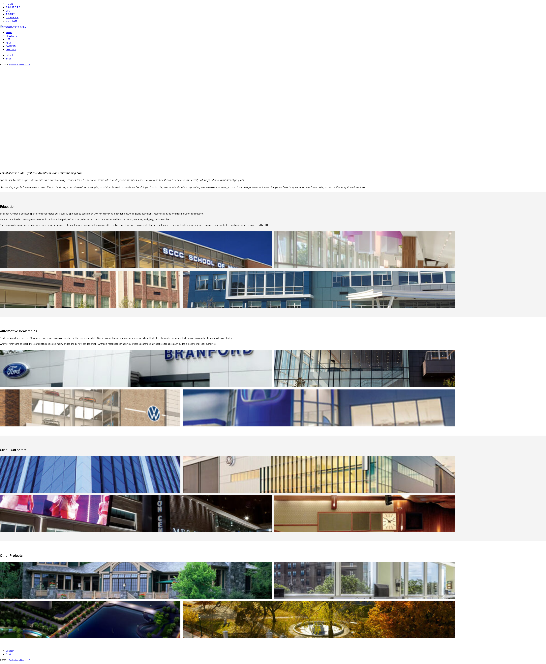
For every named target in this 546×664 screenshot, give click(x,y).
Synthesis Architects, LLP (19, 64)
